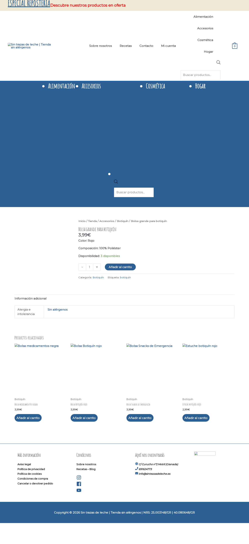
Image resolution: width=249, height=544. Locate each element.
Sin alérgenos (58, 309)
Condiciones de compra (33, 478)
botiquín (125, 277)
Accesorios (106, 221)
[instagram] (78, 478)
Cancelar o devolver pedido (35, 483)
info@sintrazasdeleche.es (154, 473)
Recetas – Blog (86, 469)
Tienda (92, 221)
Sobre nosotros (86, 464)
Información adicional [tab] (30, 298)
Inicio (82, 221)
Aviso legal (24, 464)
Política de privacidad (31, 469)
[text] (156, 244)
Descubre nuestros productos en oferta (88, 5)
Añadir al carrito (120, 267)
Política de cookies (30, 473)
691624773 (145, 469)
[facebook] (78, 485)
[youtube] (78, 491)
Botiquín (122, 221)
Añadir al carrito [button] (28, 418)
